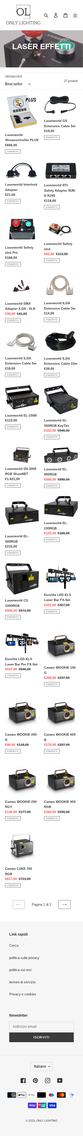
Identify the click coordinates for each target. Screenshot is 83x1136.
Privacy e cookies (22, 994)
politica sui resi (20, 970)
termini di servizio (22, 982)
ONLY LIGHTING (46, 1120)
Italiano (40, 1066)
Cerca (13, 945)
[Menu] (75, 15)
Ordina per (13, 76)
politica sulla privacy (24, 958)
